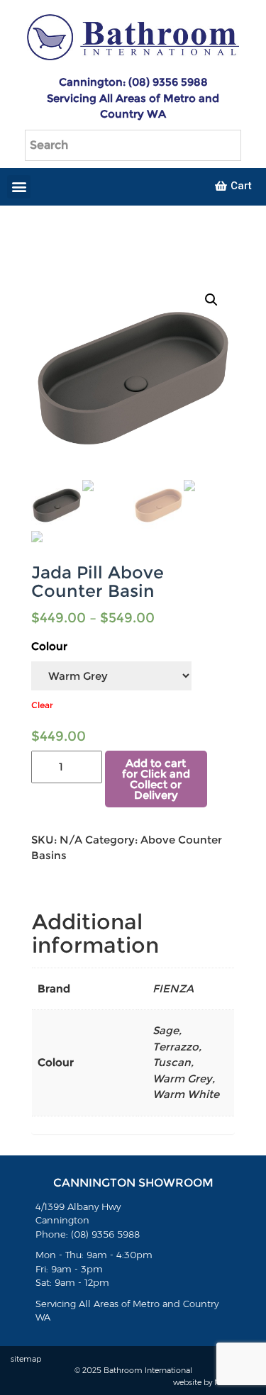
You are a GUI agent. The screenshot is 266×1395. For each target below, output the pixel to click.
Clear (42, 705)
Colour (49, 646)
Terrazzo (176, 1046)
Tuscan (172, 1062)
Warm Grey (182, 1078)
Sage (166, 1030)
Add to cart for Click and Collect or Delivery (156, 779)
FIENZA (173, 988)
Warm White (186, 1094)
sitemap (26, 1359)
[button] (19, 186)
